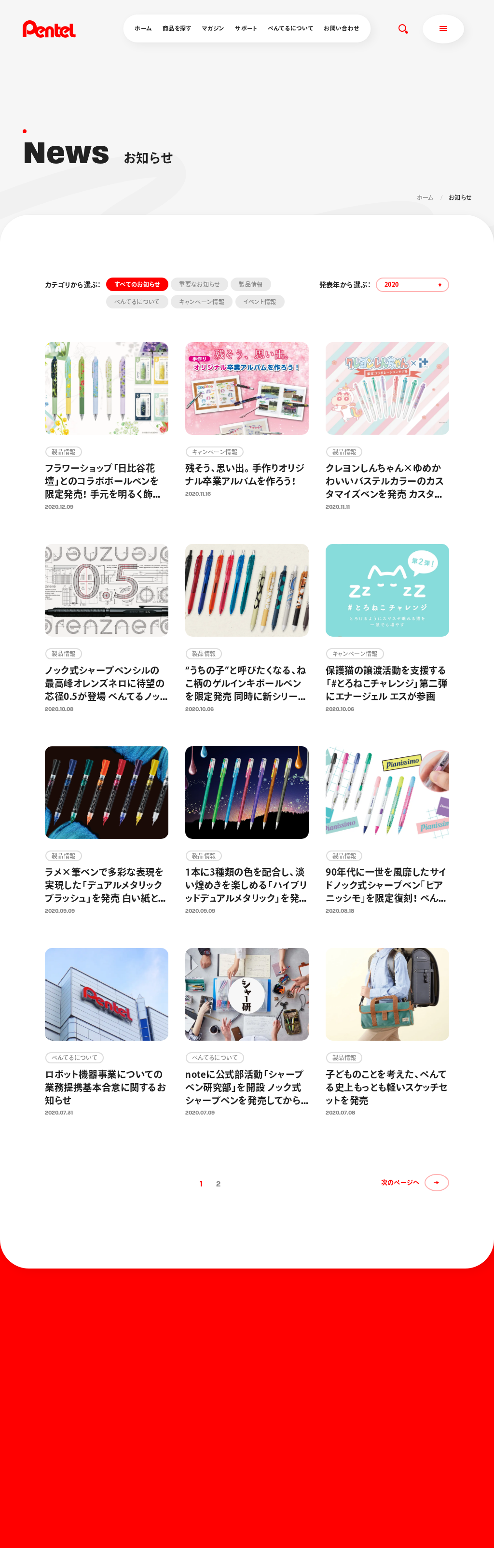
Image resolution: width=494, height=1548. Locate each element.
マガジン (213, 28)
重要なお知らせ (199, 284)
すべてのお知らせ (137, 284)
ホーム (143, 28)
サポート (246, 28)
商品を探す (177, 28)
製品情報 (250, 284)
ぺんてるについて (291, 28)
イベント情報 (260, 302)
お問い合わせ (341, 28)
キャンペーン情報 (201, 302)
